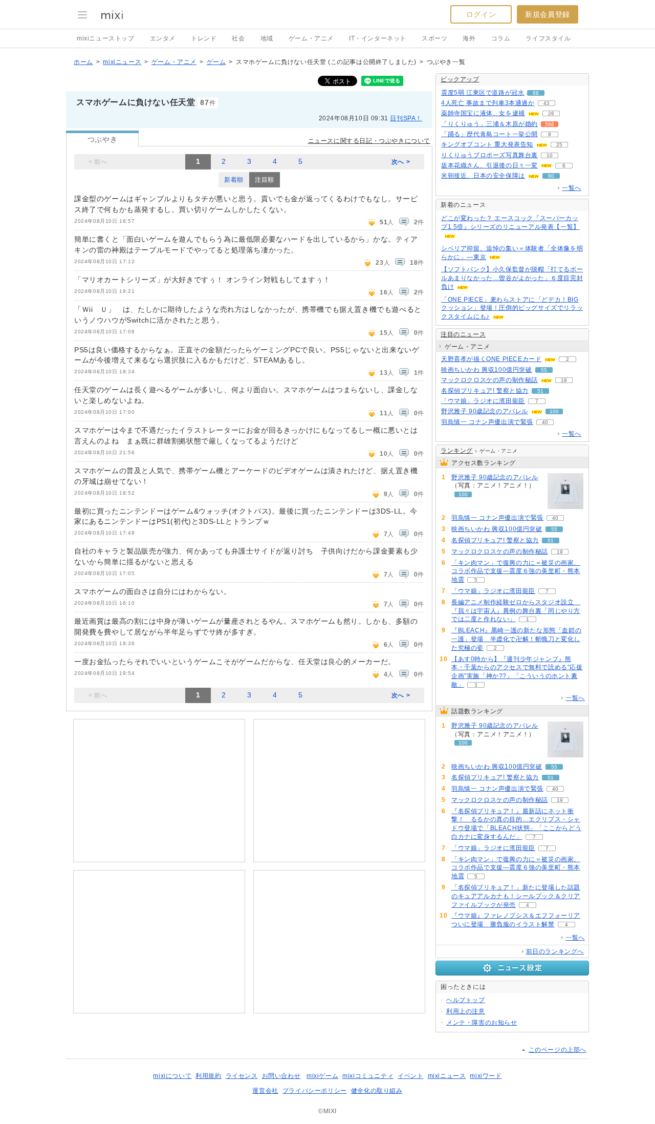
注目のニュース (463, 334)
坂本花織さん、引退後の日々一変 (489, 165)
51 (540, 391)
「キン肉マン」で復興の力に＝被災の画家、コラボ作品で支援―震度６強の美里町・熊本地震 (515, 571)
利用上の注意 (465, 1011)
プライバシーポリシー (314, 1090)
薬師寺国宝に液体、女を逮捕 (483, 113)
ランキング (457, 450)
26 (551, 113)
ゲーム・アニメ (311, 38)
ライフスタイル (548, 38)
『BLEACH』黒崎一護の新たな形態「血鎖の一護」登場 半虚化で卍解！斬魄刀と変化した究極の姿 (516, 639)
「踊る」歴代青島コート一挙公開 (489, 134)
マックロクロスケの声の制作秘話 (489, 380)
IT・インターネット (377, 38)
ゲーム (216, 62)
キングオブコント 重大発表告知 (487, 144)
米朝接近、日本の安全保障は (483, 175)
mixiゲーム (322, 1075)
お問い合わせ (281, 1075)
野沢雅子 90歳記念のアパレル (484, 411)
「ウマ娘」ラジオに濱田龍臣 (483, 401)
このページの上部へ (557, 1049)
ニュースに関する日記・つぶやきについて (369, 140)
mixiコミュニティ (368, 1075)
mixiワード (485, 1075)
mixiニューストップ (106, 38)
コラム (501, 38)
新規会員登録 (547, 14)
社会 (238, 38)
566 (549, 124)
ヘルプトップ (465, 1000)
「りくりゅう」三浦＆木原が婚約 (489, 124)
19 (564, 380)
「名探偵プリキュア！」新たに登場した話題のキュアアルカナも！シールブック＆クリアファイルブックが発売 (515, 896)
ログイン (481, 14)
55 (544, 370)
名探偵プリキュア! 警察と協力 (485, 390)
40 (545, 422)
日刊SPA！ (406, 118)
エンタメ (163, 38)
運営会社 (265, 1090)
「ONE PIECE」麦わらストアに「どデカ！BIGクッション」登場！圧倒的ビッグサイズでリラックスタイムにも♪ (512, 308)
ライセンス (242, 1075)
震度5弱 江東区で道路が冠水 (482, 92)
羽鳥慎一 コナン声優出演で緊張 (487, 422)
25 (559, 144)
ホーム (83, 62)
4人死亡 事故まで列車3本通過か (488, 103)
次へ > (400, 161)
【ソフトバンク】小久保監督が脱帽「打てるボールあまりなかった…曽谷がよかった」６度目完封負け (512, 278)
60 (551, 176)
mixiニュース (122, 62)
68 (536, 93)
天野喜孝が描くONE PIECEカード (491, 359)
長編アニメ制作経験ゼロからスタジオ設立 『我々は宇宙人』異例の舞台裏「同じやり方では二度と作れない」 (515, 611)
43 (546, 103)
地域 (266, 38)
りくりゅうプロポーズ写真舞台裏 (489, 155)
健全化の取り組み (377, 1090)
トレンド (203, 38)
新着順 (234, 179)
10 (550, 155)
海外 (469, 38)
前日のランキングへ (555, 951)
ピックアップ (460, 79)
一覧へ (571, 188)
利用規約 (208, 1075)
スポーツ (434, 38)
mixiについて (172, 1075)
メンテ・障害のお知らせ (481, 1022)
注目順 (264, 179)
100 (554, 411)
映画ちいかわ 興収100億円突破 (486, 369)
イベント (410, 1075)
